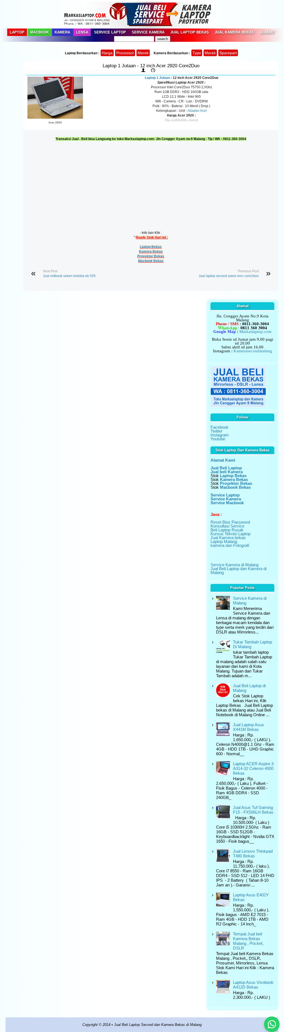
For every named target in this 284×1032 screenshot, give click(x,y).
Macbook (39, 32)
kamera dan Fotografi (230, 545)
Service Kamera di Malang (234, 564)
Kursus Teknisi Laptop (230, 533)
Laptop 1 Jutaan (157, 78)
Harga (107, 53)
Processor (125, 53)
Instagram (220, 435)
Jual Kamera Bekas (234, 32)
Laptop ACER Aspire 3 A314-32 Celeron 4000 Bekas (253, 768)
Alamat (267, 32)
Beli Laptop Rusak (227, 529)
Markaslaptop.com (255, 331)
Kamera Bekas (151, 252)
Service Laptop (110, 32)
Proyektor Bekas (150, 256)
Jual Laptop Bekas (189, 32)
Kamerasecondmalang (253, 351)
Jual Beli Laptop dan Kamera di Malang (239, 570)
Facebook (220, 427)
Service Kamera (148, 32)
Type (196, 53)
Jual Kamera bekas (228, 537)
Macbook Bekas (151, 261)
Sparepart (228, 53)
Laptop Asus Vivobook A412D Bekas (253, 984)
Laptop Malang (224, 541)
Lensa (82, 32)
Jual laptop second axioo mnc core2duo (229, 276)
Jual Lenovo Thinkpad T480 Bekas (253, 853)
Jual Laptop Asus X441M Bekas (248, 727)
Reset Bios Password (230, 522)
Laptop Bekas (151, 247)
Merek (143, 53)
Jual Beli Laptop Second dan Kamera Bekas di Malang (158, 1025)
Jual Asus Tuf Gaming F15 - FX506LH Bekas (253, 809)
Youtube (218, 438)
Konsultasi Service (227, 526)
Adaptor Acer (197, 111)
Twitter (216, 431)
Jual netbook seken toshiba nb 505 (69, 276)
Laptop (17, 32)
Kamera (62, 32)
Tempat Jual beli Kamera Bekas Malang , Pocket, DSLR (248, 941)
